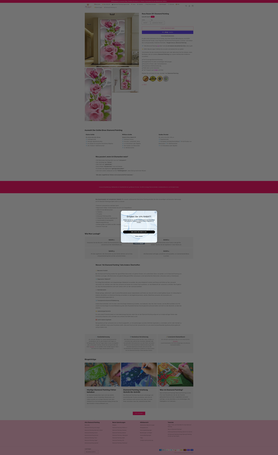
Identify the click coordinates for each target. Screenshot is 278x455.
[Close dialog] (155, 212)
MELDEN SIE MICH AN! (139, 232)
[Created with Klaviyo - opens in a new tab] (139, 243)
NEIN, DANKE (139, 236)
